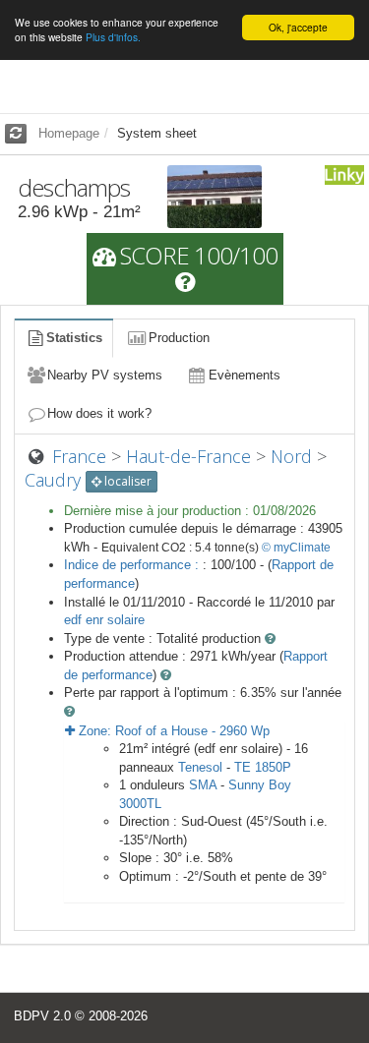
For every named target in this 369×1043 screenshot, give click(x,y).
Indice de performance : (133, 564)
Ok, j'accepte (298, 27)
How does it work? (99, 413)
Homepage (68, 133)
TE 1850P (262, 767)
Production (179, 337)
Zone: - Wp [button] (172, 731)
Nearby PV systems (104, 375)
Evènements (244, 375)
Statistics (74, 337)
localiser (126, 481)
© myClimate (296, 547)
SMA (202, 785)
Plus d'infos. (113, 36)
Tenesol (200, 767)
